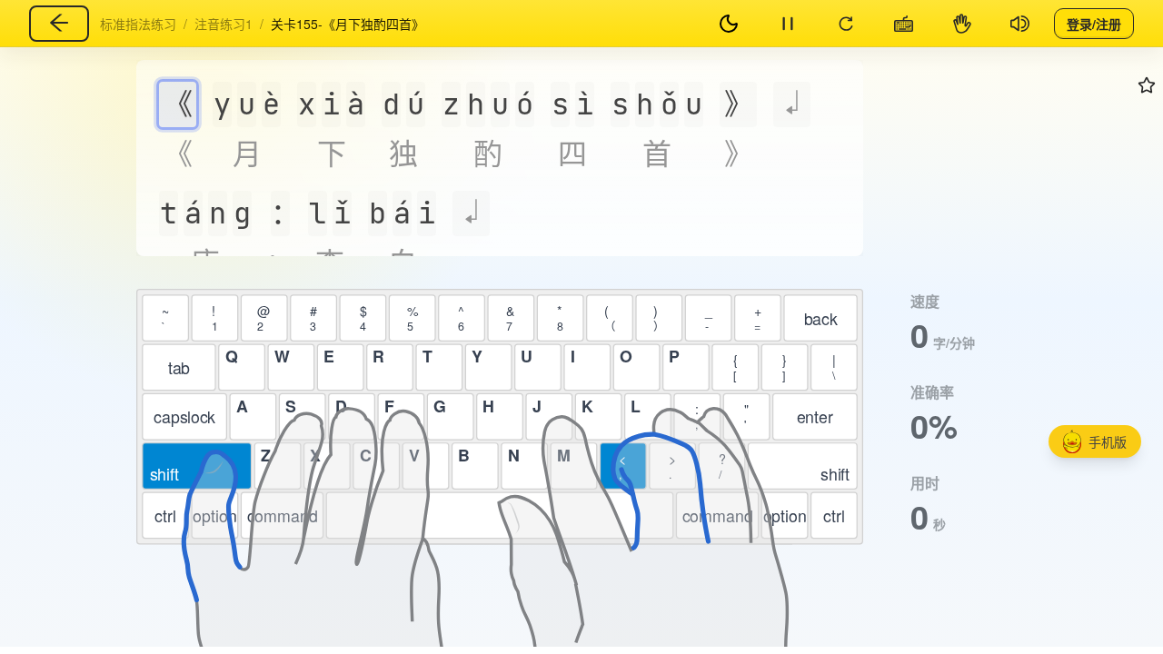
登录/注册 (1094, 23)
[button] (1095, 441)
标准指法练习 (138, 24)
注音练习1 (223, 24)
